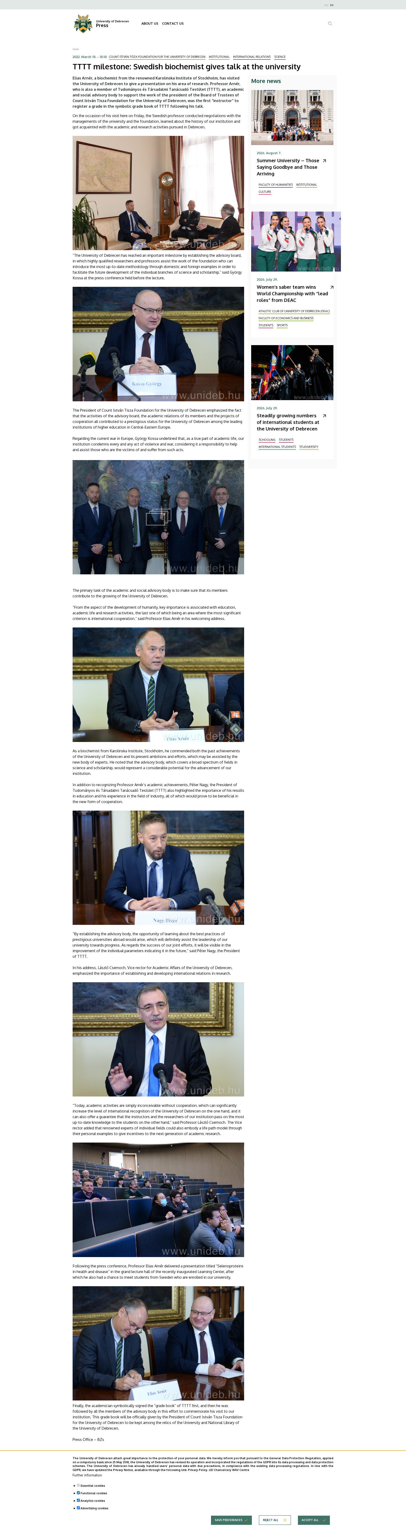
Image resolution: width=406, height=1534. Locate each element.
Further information (87, 1475)
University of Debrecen (112, 21)
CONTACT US (173, 23)
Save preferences (228, 1520)
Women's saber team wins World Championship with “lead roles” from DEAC (292, 293)
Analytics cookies (93, 1500)
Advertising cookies (94, 1508)
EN (331, 5)
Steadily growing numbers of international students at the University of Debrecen (288, 422)
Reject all (270, 1520)
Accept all (310, 1520)
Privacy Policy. (198, 1470)
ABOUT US (149, 23)
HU (326, 5)
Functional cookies (94, 1493)
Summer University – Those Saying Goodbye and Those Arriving (288, 167)
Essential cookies (93, 1485)
